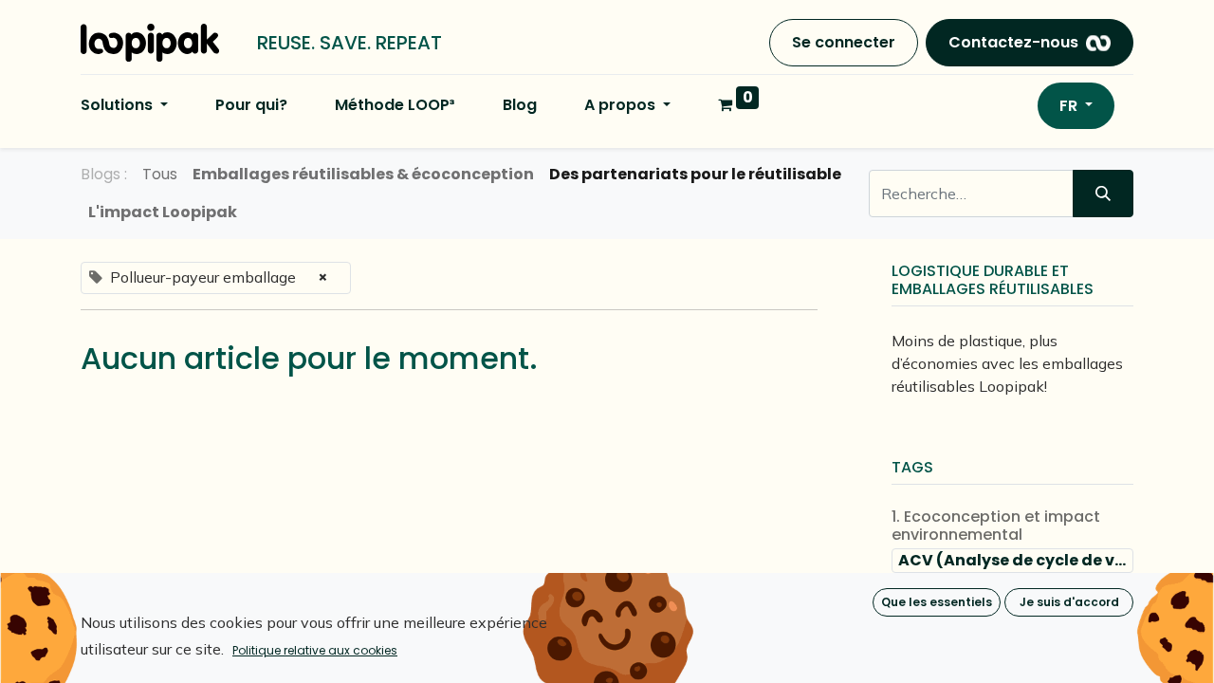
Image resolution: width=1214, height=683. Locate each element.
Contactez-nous (1013, 42)
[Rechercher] (1103, 193)
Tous (159, 174)
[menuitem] (251, 105)
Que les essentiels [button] (936, 602)
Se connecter (843, 42)
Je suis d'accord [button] (1069, 602)
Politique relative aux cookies (314, 650)
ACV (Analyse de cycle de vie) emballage (1015, 560)
